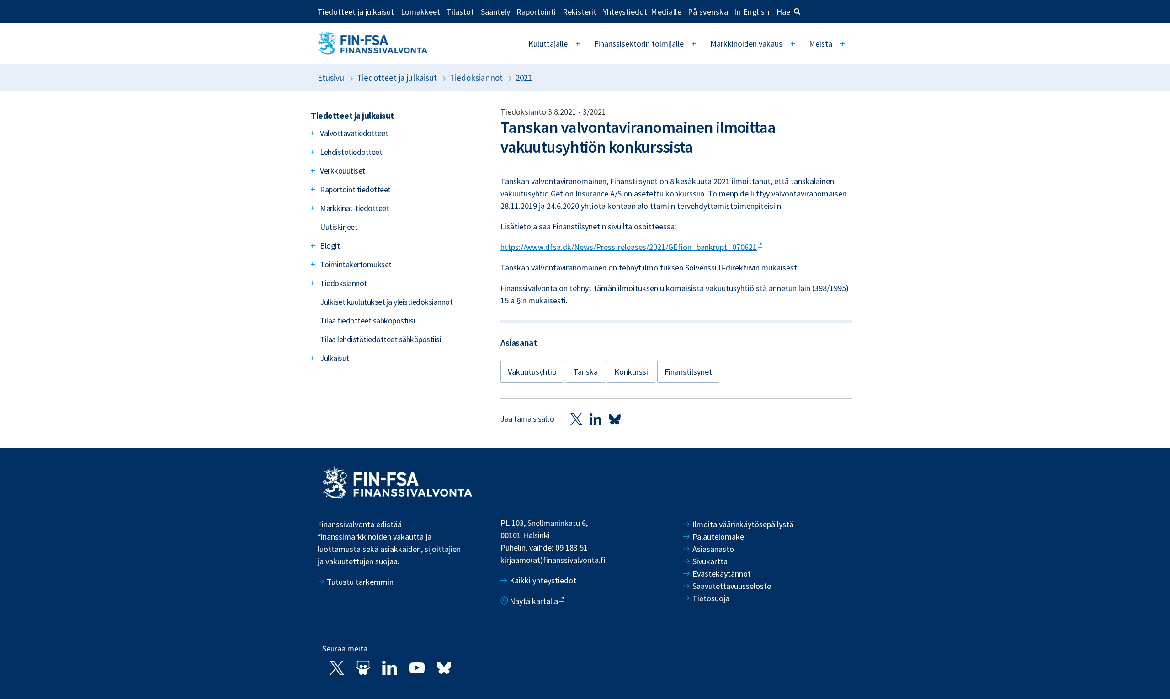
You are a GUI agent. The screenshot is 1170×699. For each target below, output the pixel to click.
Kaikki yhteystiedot (543, 580)
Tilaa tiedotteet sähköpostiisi (367, 320)
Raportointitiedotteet (355, 189)
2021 (524, 77)
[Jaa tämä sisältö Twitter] (576, 419)
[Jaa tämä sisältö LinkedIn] (595, 419)
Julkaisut (334, 358)
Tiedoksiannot (476, 77)
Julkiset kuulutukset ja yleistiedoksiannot (386, 302)
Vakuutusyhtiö (532, 371)
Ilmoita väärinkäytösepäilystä (742, 524)
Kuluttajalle (548, 43)
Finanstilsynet (688, 371)
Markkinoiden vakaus (746, 43)
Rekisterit (579, 11)
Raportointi (536, 11)
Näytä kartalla (534, 601)
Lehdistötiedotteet (351, 152)
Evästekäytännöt (721, 573)
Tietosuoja (710, 598)
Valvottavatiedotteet (354, 133)
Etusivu (331, 77)
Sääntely (495, 11)
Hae (783, 11)
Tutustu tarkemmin (360, 582)
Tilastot (460, 11)
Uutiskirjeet (338, 227)
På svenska (708, 11)
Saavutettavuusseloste (731, 586)
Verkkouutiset (342, 170)
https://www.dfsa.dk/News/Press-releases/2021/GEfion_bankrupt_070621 (628, 247)
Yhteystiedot (625, 11)
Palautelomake (718, 536)
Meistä (820, 43)
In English (751, 11)
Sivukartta (710, 561)
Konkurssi (631, 371)
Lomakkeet (420, 11)
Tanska (585, 371)
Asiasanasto (713, 549)
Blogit (330, 245)
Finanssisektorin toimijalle (639, 43)
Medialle (666, 11)
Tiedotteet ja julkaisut (356, 11)
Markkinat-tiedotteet (354, 208)
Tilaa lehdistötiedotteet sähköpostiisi (380, 339)
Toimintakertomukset (356, 264)
